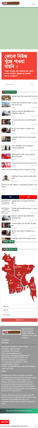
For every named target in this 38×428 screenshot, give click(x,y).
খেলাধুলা (13, 166)
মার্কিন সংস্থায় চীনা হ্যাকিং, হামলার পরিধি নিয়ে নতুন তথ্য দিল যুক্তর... (23, 156)
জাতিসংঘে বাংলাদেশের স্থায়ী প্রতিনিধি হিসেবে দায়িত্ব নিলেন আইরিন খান (23, 112)
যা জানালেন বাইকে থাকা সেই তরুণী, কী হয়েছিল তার (24, 121)
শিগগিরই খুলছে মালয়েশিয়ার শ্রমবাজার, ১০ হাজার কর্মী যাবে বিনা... (24, 210)
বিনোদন (3, 172)
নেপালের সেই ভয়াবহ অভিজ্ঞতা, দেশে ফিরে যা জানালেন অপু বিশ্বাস (19, 170)
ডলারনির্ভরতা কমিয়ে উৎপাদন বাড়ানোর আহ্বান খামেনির (24, 138)
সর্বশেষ (10, 197)
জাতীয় (13, 99)
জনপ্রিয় (28, 197)
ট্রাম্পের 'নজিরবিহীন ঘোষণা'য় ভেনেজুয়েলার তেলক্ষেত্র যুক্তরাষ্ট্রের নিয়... (22, 147)
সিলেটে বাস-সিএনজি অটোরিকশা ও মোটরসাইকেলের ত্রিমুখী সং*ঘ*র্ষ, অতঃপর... (19, 186)
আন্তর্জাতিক (14, 142)
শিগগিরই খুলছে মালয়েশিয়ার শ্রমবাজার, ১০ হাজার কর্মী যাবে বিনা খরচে (24, 104)
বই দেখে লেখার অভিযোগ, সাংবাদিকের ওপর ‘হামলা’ (23, 130)
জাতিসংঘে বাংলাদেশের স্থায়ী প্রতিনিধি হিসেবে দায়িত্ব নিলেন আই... (23, 217)
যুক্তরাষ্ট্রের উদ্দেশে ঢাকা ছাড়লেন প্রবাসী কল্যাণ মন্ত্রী (24, 96)
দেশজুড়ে (13, 125)
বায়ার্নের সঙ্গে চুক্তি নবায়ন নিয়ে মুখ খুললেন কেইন (24, 163)
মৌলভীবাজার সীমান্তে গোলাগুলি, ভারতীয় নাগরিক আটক (24, 177)
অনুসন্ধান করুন (19, 320)
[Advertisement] (19, 29)
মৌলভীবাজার (14, 181)
